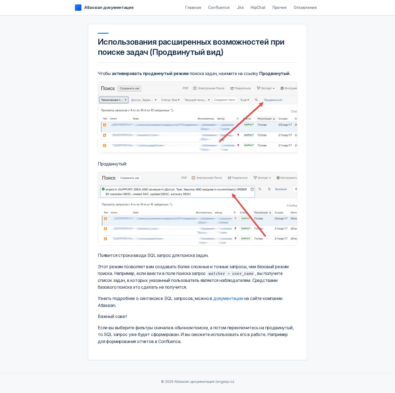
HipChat (258, 7)
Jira (240, 7)
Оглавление (305, 7)
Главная (193, 7)
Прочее (279, 7)
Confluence (218, 7)
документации (228, 298)
